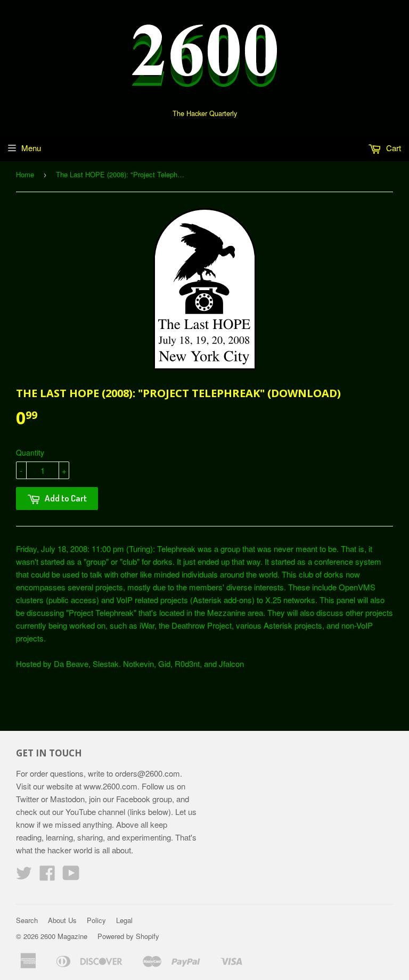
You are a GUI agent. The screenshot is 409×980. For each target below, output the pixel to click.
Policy (96, 920)
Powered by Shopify (128, 936)
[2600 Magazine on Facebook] (47, 876)
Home (25, 174)
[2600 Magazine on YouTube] (71, 876)
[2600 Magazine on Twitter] (24, 876)
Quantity (30, 452)
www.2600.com (110, 786)
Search (27, 920)
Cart (392, 147)
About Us (62, 920)
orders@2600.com (147, 773)
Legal (124, 920)
